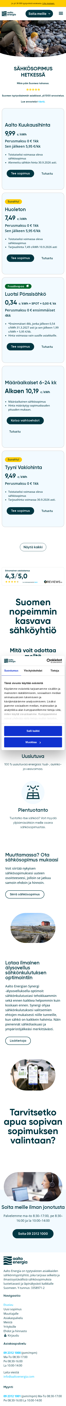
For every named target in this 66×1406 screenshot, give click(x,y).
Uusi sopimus (13, 1309)
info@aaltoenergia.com (19, 1376)
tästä (41, 102)
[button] (60, 13)
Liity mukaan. (48, 3)
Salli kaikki (33, 730)
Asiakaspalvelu (13, 1318)
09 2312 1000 (12, 1353)
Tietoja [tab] (55, 670)
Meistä (8, 1322)
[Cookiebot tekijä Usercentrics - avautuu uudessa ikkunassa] (47, 661)
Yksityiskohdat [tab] (33, 670)
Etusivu (8, 1305)
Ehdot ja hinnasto (15, 1331)
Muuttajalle (11, 1314)
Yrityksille (10, 1327)
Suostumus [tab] (11, 670)
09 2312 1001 (12, 1396)
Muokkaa (31, 742)
